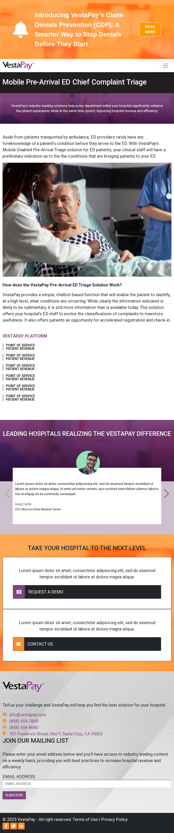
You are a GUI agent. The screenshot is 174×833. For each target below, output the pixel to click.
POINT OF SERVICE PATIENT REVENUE (20, 347)
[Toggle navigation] (165, 65)
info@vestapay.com (27, 714)
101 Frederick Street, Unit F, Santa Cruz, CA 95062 (56, 733)
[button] (166, 493)
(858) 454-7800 (23, 721)
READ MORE (150, 29)
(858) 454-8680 (23, 727)
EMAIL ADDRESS (19, 776)
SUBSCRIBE (14, 795)
